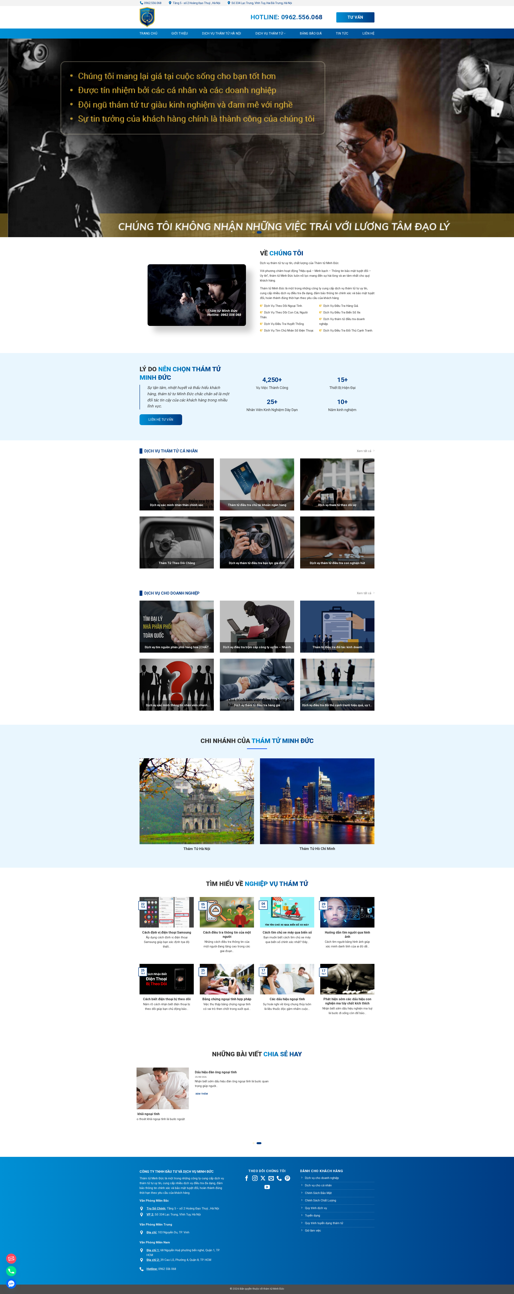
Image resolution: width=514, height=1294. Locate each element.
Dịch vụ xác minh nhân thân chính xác (176, 505)
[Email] (11, 1258)
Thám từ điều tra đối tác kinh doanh (337, 647)
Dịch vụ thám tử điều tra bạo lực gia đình (257, 563)
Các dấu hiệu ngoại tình (287, 999)
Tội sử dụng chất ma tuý (149, 1114)
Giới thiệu (179, 33)
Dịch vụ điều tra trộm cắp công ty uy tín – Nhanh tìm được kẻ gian (257, 647)
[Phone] (11, 1271)
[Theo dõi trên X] (263, 1179)
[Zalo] (11, 1283)
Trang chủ (148, 33)
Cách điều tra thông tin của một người (227, 935)
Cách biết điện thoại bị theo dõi (167, 999)
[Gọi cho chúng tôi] (279, 1179)
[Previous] (134, 1094)
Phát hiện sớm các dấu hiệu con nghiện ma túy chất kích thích (347, 1001)
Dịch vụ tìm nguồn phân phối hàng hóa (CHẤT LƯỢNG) (177, 647)
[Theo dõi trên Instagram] (255, 1179)
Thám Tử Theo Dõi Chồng (177, 563)
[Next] (379, 1094)
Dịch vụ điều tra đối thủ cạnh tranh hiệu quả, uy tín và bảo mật (337, 705)
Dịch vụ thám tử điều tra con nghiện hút (337, 563)
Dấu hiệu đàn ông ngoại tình (313, 1072)
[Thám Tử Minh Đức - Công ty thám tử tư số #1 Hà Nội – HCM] (160, 17)
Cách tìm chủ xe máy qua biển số (287, 932)
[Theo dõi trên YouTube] (267, 1188)
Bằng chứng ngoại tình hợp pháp (226, 999)
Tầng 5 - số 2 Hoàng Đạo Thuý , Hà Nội (196, 3)
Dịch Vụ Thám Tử (269, 33)
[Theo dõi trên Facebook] (246, 1179)
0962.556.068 (152, 3)
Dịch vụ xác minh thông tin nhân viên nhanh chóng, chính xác (176, 705)
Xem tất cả (364, 451)
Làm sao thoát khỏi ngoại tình (234, 1114)
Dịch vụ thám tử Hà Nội (221, 33)
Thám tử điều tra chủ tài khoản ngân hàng (257, 505)
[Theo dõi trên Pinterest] (287, 1179)
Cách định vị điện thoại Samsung (166, 932)
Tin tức (342, 33)
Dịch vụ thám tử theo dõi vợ (337, 505)
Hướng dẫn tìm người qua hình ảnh (347, 935)
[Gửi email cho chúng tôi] (271, 1179)
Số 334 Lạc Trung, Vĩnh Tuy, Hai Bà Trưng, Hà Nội (261, 3)
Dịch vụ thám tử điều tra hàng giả (257, 705)
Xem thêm (138, 1131)
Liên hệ (368, 33)
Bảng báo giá (311, 33)
